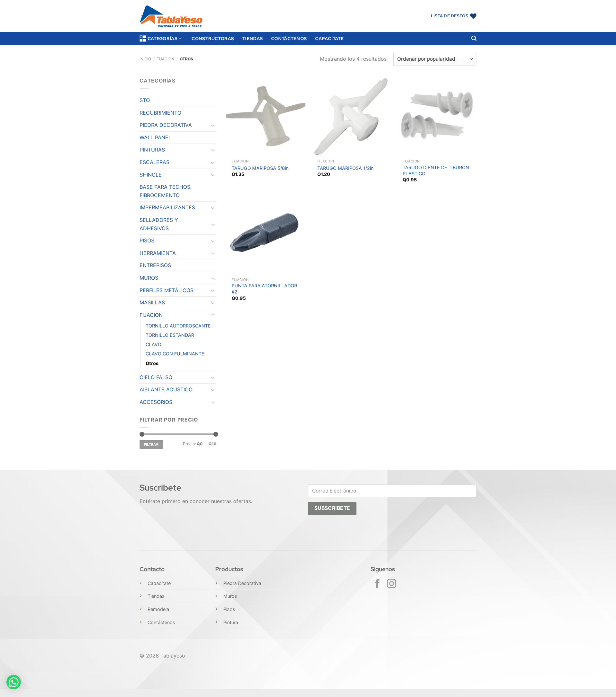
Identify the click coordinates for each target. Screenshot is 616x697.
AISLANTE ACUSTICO (166, 389)
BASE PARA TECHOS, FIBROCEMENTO (166, 191)
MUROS (149, 277)
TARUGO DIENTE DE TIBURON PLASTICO (436, 170)
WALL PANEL (155, 137)
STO (145, 100)
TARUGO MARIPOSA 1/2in (345, 168)
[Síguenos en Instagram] (391, 584)
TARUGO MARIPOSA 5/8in (260, 168)
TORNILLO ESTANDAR (170, 335)
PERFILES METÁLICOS (166, 290)
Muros (230, 596)
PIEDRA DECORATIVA (166, 125)
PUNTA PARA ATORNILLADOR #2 (264, 288)
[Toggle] (213, 125)
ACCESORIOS (156, 402)
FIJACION (165, 59)
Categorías (162, 38)
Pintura (230, 622)
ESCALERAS (154, 162)
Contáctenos (289, 38)
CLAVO (153, 344)
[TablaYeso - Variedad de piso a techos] (171, 16)
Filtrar (151, 444)
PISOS (147, 240)
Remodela (158, 609)
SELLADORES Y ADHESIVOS (159, 224)
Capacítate (329, 38)
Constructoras (213, 38)
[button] (473, 38)
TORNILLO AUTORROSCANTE (178, 325)
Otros (152, 363)
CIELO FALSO (156, 377)
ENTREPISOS (155, 265)
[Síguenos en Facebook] (377, 584)
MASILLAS (152, 302)
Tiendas (252, 38)
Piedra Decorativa (242, 583)
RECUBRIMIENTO (160, 112)
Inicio (145, 59)
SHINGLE (151, 174)
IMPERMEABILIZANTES (167, 207)
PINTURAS (152, 149)
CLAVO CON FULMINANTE (175, 353)
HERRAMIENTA (158, 253)
